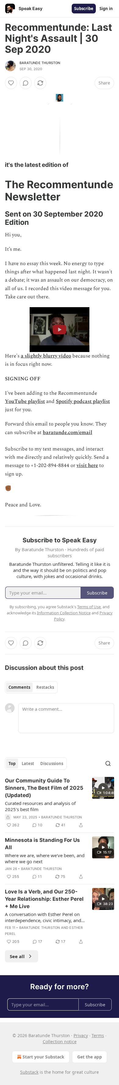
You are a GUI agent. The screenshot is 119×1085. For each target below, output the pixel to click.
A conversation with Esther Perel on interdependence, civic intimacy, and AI (43, 917)
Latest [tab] (28, 763)
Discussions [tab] (51, 763)
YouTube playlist (25, 401)
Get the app (89, 1057)
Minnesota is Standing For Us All (42, 843)
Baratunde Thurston (40, 63)
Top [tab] (12, 763)
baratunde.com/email (67, 433)
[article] (59, 803)
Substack (29, 1072)
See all (17, 956)
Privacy (81, 1035)
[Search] (108, 763)
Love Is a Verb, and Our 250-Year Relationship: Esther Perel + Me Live (44, 899)
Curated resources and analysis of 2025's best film (40, 806)
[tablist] (31, 687)
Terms (98, 1035)
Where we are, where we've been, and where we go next (45, 858)
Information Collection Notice (64, 613)
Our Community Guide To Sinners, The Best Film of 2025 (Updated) (44, 788)
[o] (103, 788)
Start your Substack (43, 1057)
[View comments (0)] (26, 83)
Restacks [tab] (45, 687)
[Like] (11, 83)
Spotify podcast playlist (83, 401)
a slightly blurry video (46, 356)
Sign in (106, 8)
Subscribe (83, 8)
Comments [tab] (19, 687)
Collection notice (60, 1041)
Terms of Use (89, 606)
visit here (87, 465)
